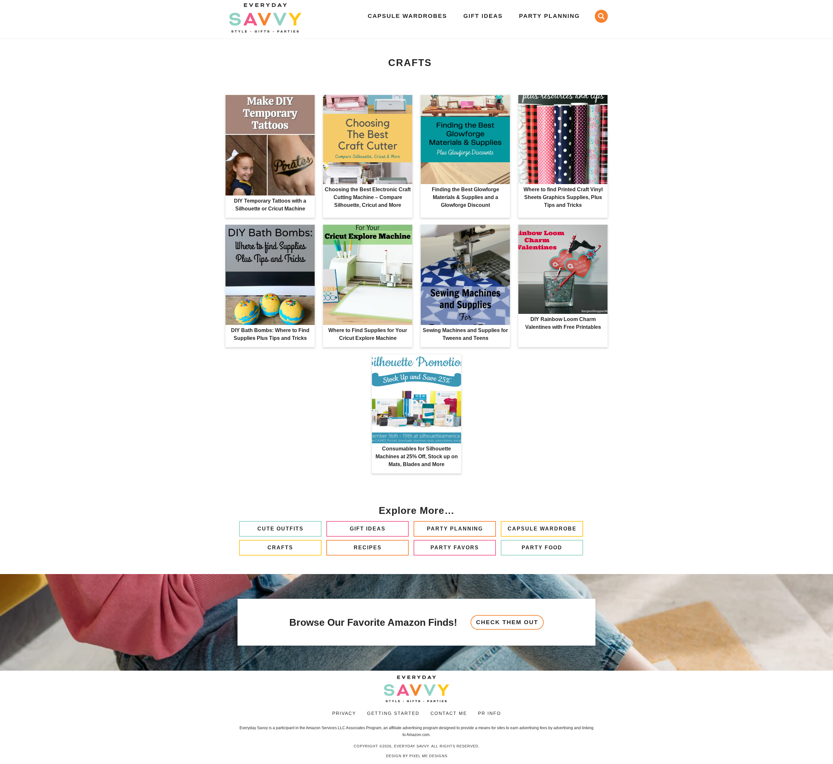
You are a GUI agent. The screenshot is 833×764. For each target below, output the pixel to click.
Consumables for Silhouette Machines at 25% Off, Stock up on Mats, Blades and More (417, 456)
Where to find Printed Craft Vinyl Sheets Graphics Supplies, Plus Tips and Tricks (563, 197)
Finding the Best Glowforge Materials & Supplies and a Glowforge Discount (465, 197)
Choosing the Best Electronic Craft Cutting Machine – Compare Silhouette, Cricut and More (368, 197)
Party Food (542, 547)
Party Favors (454, 547)
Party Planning (455, 528)
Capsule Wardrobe (542, 528)
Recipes (368, 547)
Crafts (280, 547)
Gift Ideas (368, 528)
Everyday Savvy (265, 18)
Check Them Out (507, 622)
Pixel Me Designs (428, 756)
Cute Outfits (280, 528)
